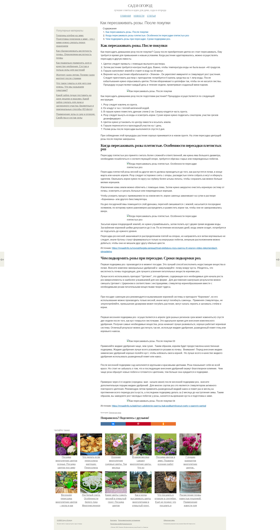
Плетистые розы (115, 412)
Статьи (151, 15)
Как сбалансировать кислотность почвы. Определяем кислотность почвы (74, 54)
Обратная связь (169, 520)
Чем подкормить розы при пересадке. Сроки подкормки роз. (138, 39)
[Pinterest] (138, 424)
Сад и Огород (140, 5)
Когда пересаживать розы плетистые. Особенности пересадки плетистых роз (147, 35)
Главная (125, 15)
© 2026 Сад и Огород (64, 520)
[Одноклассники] (163, 424)
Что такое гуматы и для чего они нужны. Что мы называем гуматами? (73, 87)
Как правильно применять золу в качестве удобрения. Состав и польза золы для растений (74, 66)
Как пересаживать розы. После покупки (127, 32)
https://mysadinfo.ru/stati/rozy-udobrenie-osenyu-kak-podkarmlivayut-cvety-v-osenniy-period (159, 405)
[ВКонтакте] (113, 424)
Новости (139, 15)
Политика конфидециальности (121, 524)
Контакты (113, 520)
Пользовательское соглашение (129, 520)
